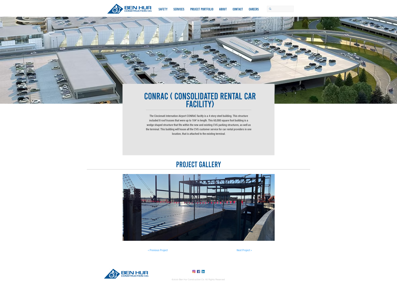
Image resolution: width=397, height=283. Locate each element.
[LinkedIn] (203, 271)
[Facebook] (198, 271)
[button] (203, 9)
